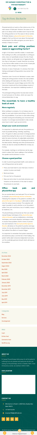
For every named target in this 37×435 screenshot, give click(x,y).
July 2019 (4, 292)
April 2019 (4, 302)
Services (4, 318)
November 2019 (6, 289)
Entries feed (5, 336)
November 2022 (6, 256)
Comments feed (6, 339)
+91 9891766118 (10, 409)
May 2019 (4, 299)
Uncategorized (6, 321)
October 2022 (6, 259)
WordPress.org (6, 343)
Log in (3, 333)
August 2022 (5, 266)
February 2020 (6, 279)
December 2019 (6, 286)
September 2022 (6, 262)
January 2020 (6, 282)
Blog (3, 314)
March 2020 (5, 276)
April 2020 (4, 272)
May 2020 (4, 269)
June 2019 (5, 296)
